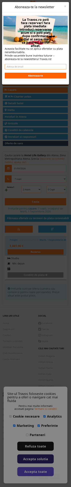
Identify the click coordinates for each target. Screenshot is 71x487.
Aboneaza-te (35, 75)
